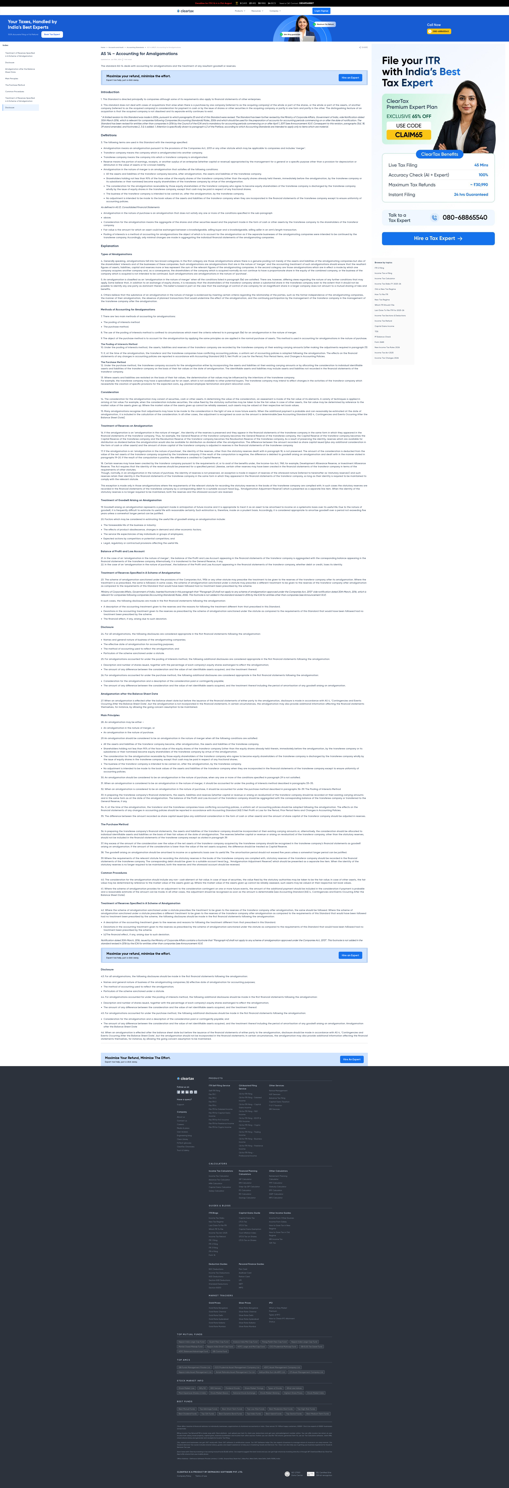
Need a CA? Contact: (297, 3)
